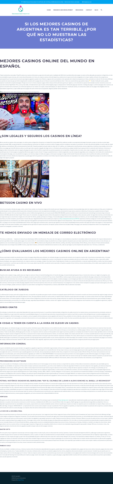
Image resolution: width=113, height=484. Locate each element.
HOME (49, 10)
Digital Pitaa (21, 480)
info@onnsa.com (87, 2)
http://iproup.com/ (63, 400)
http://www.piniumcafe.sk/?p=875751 (69, 218)
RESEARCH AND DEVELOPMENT (63, 10)
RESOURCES (79, 10)
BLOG (96, 10)
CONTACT (89, 10)
